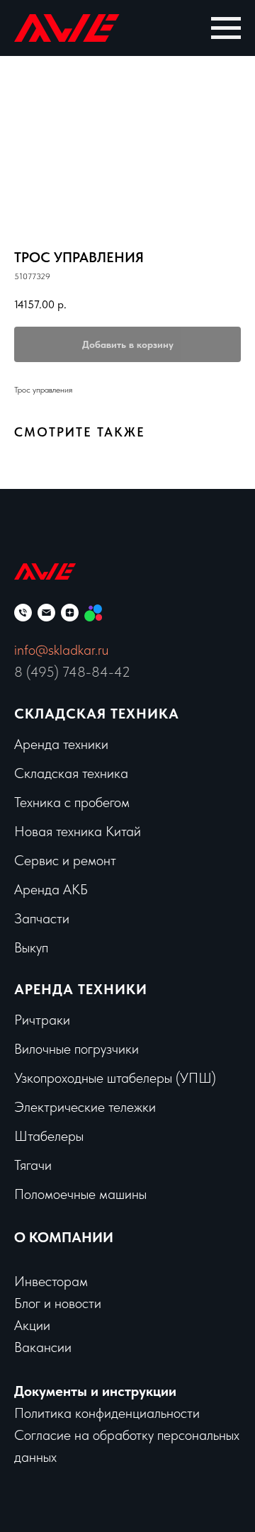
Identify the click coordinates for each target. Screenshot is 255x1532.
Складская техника (96, 713)
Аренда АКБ (51, 889)
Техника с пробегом (72, 802)
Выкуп (31, 947)
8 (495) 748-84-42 (72, 671)
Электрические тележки (85, 1106)
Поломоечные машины (80, 1193)
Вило (28, 1048)
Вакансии (43, 1347)
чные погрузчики (90, 1048)
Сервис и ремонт (65, 860)
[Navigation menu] (226, 28)
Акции (32, 1325)
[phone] (23, 612)
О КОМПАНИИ (63, 1237)
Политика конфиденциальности (107, 1412)
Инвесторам (51, 1281)
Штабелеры (49, 1135)
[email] (46, 612)
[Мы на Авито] (93, 612)
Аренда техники (61, 744)
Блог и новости (57, 1303)
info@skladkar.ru (61, 649)
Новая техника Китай (77, 831)
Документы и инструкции (95, 1390)
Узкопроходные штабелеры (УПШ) (115, 1077)
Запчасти (41, 918)
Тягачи (33, 1164)
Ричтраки (42, 1019)
